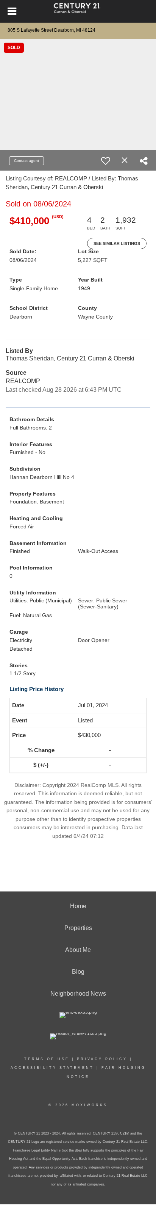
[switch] (105, 160)
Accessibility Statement (52, 1068)
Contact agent (26, 161)
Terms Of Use (46, 1059)
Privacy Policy (102, 1059)
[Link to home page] (78, 11)
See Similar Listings (117, 243)
